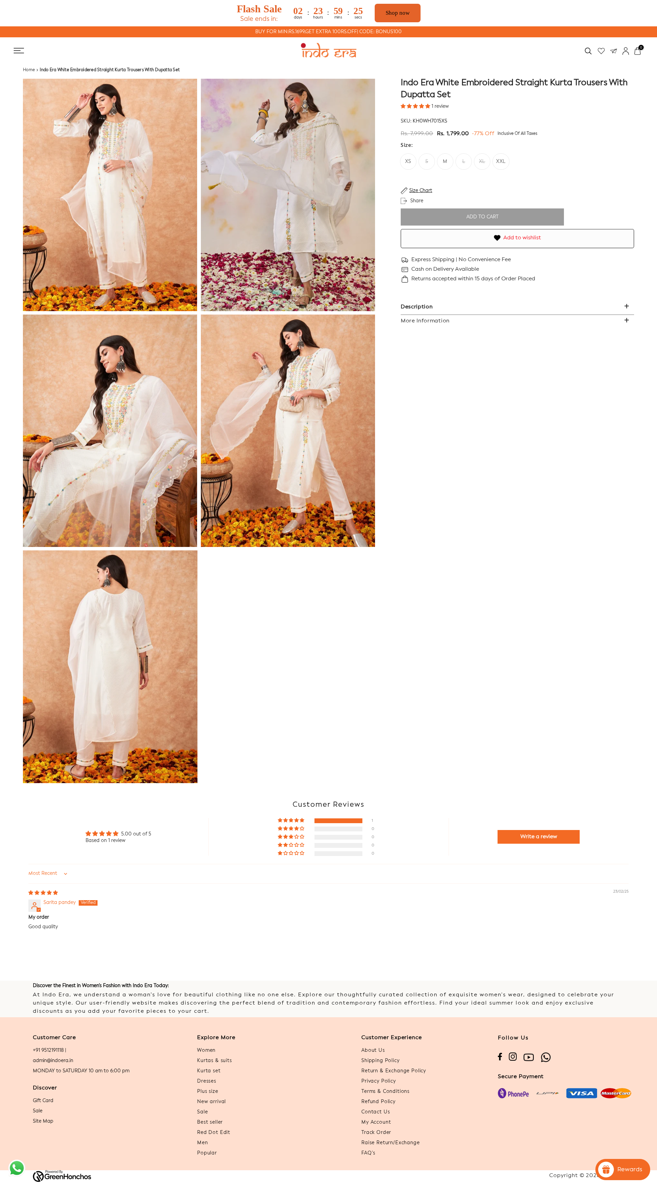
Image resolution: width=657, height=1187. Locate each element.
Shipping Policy (380, 1060)
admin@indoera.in (53, 1060)
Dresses (206, 1081)
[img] (43, 893)
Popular (207, 1153)
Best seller (210, 1122)
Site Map (43, 1121)
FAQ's (368, 1153)
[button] (416, 106)
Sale (37, 1111)
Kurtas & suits (214, 1060)
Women (206, 1050)
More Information (425, 321)
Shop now (398, 13)
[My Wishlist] (601, 51)
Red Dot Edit (213, 1132)
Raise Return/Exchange (390, 1142)
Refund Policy (378, 1101)
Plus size (207, 1091)
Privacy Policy (378, 1081)
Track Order (376, 1132)
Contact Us (375, 1112)
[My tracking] (613, 51)
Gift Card (43, 1100)
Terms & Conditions (385, 1091)
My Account (376, 1122)
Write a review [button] (538, 837)
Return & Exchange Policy (393, 1071)
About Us (373, 1050)
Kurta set (209, 1071)
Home (29, 70)
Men (202, 1142)
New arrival (211, 1101)
